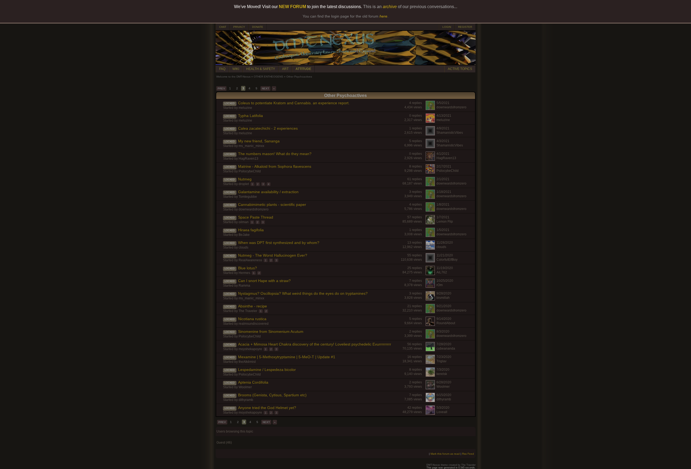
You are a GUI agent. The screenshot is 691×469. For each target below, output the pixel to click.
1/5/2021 (442, 230)
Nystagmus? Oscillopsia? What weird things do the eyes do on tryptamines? (303, 293)
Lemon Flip (444, 221)
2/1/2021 (442, 179)
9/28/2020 (443, 293)
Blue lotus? (247, 268)
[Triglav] (430, 362)
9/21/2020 (443, 306)
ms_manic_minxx (251, 146)
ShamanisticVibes (449, 133)
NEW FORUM (292, 6)
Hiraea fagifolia (251, 230)
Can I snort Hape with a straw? (264, 281)
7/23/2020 (443, 357)
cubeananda (445, 348)
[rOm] (430, 286)
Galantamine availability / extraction (268, 192)
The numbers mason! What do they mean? (274, 154)
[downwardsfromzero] (430, 108)
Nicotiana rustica (252, 319)
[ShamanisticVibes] (430, 134)
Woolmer (245, 387)
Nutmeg (245, 179)
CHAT (222, 26)
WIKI (235, 69)
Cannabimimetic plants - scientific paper (272, 204)
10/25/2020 (444, 281)
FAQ (222, 69)
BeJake (244, 235)
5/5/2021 (442, 103)
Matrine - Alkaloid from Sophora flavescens (274, 166)
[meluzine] (430, 121)
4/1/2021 (442, 154)
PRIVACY (239, 26)
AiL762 (441, 272)
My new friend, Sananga (259, 141)
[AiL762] (430, 274)
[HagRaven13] (430, 159)
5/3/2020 (442, 408)
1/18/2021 (443, 192)
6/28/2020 (443, 382)
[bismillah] (430, 299)
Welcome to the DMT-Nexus (233, 76)
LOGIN (446, 26)
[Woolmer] (430, 388)
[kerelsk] (430, 375)
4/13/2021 (443, 116)
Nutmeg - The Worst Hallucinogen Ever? (272, 255)
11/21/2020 (444, 255)
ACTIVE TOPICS (460, 69)
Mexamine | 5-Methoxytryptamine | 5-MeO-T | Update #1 (286, 357)
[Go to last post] (219, 106)
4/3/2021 (442, 141)
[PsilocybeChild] (430, 172)
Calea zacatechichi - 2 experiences (268, 128)
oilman (244, 222)
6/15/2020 (443, 395)
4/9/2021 (442, 128)
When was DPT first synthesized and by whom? (278, 242)
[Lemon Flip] (430, 223)
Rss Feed (468, 453)
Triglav (441, 361)
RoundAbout (445, 323)
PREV (221, 88)
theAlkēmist (247, 362)
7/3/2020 (442, 369)
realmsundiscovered (254, 324)
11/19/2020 (444, 268)
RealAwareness (250, 260)
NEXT (265, 88)
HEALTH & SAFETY (260, 69)
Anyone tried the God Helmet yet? (267, 408)
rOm (439, 285)
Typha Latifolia (250, 115)
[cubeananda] (430, 350)
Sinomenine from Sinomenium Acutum (270, 331)
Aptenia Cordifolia (253, 382)
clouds (243, 247)
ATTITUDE (303, 69)
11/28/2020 (444, 242)
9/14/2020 (443, 319)
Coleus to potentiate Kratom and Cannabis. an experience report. (294, 103)
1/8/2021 (442, 204)
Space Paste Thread (255, 217)
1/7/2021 (442, 217)
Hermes (244, 273)
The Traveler (248, 311)
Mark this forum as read (445, 453)
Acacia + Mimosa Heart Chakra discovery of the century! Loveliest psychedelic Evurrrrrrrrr (314, 344)
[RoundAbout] (430, 324)
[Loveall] (430, 413)
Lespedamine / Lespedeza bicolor (267, 369)
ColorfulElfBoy (447, 260)
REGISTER (465, 26)
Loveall (441, 412)
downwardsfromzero (451, 107)
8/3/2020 (442, 331)
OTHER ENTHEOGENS (268, 76)
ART (285, 69)
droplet (244, 184)
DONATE (257, 26)
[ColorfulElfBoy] (430, 261)
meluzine (245, 108)
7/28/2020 (443, 344)
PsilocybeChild (250, 171)
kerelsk (441, 374)
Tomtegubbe (248, 197)
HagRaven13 (248, 158)
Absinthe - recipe (252, 306)
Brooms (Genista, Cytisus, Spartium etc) (272, 395)
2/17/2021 (443, 166)
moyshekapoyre (250, 349)
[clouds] (430, 248)
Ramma (244, 285)
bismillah (443, 298)
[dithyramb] (430, 401)
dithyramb (246, 400)
